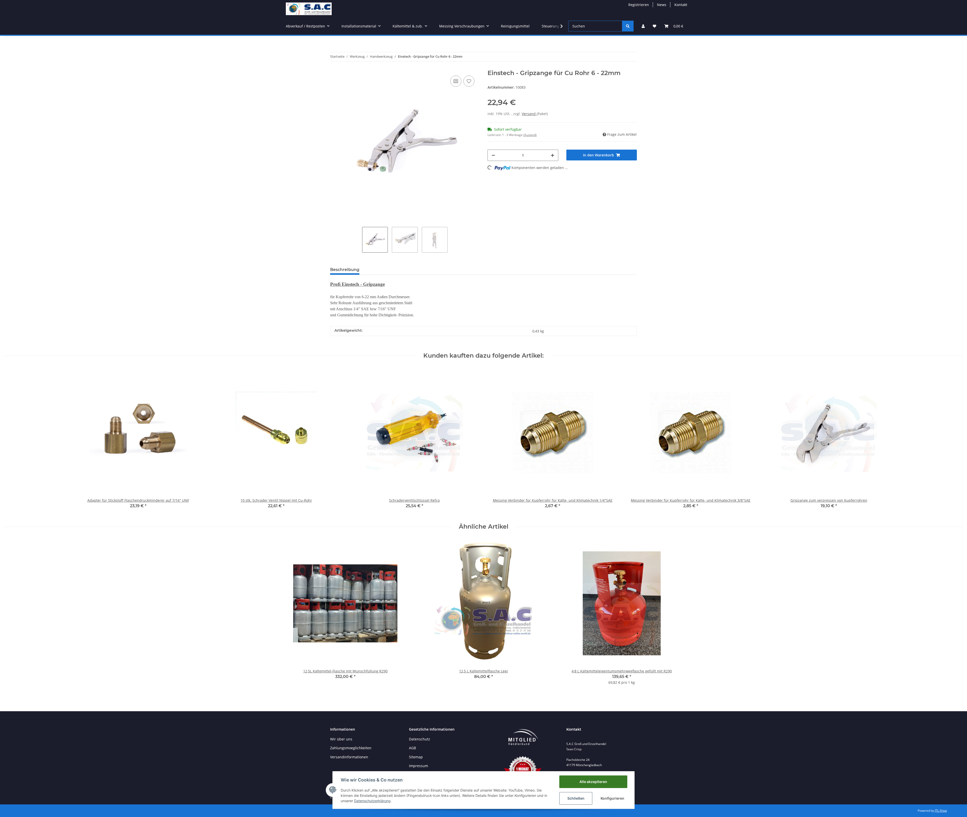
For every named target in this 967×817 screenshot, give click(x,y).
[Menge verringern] (493, 155)
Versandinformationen (349, 757)
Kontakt (680, 4)
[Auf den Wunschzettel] (468, 81)
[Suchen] (628, 26)
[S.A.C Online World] (309, 8)
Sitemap (416, 757)
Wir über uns (341, 739)
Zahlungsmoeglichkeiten (350, 747)
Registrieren (638, 4)
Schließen (575, 798)
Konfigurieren (612, 798)
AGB (412, 747)
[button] (643, 26)
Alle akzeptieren (593, 781)
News (661, 4)
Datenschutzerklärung (372, 801)
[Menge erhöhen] (552, 155)
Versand (529, 113)
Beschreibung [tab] (344, 269)
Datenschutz (419, 739)
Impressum (418, 765)
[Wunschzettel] (654, 26)
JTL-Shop (941, 810)
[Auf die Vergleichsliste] (455, 81)
